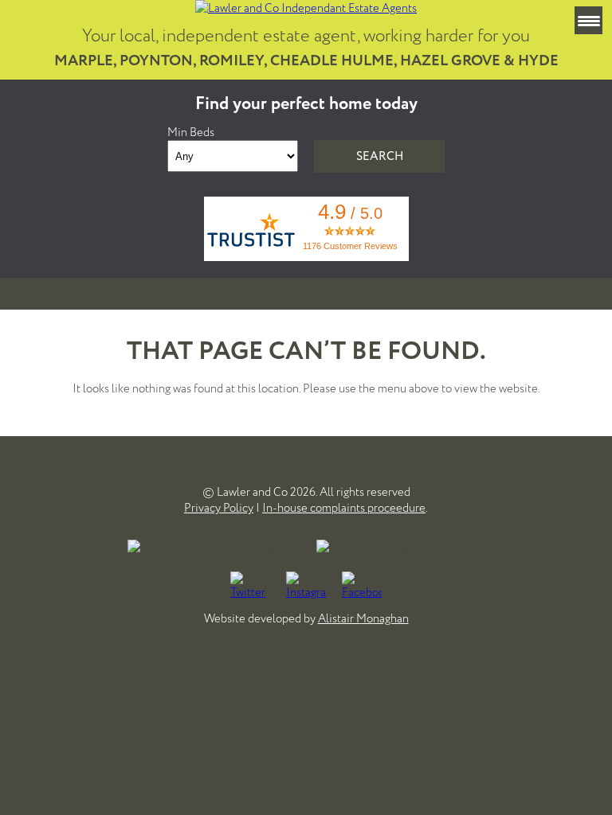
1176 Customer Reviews (350, 246)
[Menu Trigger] (588, 20)
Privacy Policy (218, 508)
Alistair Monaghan (363, 618)
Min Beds (190, 132)
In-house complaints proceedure (344, 508)
